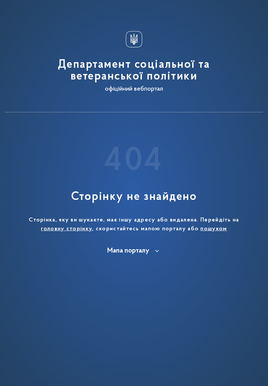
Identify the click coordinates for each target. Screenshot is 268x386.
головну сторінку (66, 229)
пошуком (213, 229)
